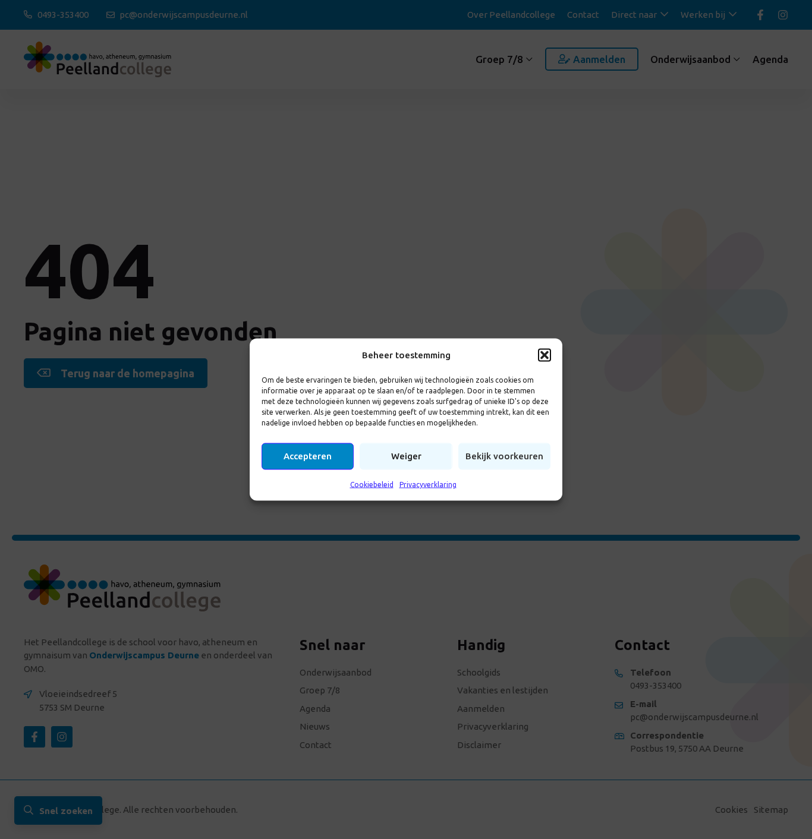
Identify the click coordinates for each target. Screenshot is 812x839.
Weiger (406, 456)
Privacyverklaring (428, 484)
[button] (544, 355)
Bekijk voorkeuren (504, 456)
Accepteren (308, 456)
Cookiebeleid (372, 484)
